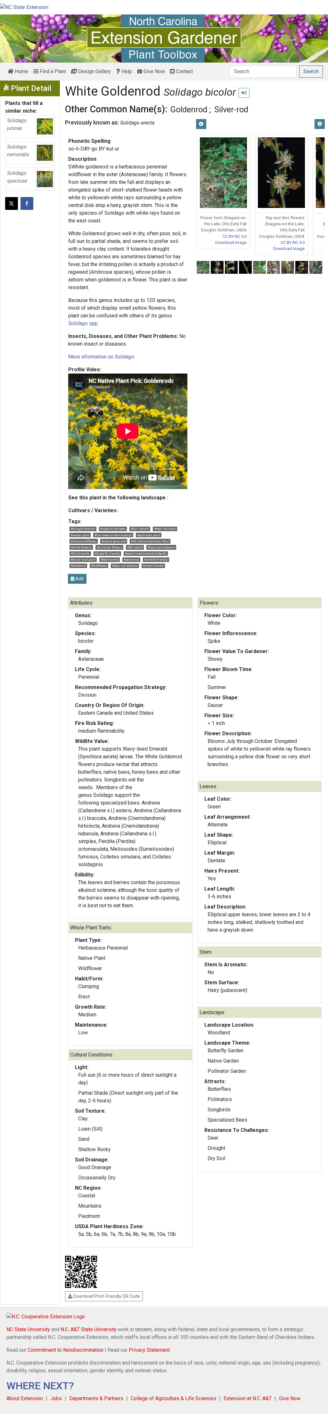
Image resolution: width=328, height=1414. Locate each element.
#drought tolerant (83, 528)
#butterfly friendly (107, 553)
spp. (83, 323)
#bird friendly (80, 553)
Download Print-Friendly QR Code (106, 1296)
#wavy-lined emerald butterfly (146, 553)
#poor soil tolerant (125, 565)
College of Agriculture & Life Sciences (173, 1398)
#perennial (131, 559)
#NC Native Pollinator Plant (150, 541)
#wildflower (99, 565)
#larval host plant (83, 559)
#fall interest (140, 528)
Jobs (56, 1398)
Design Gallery (94, 71)
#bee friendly (110, 559)
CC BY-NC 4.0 (235, 236)
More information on (101, 357)
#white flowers (81, 547)
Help (126, 71)
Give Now (153, 71)
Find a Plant (52, 71)
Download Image (231, 242)
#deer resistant (165, 528)
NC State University (28, 1329)
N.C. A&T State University (89, 1329)
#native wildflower (83, 541)
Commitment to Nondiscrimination (65, 1350)
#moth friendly (153, 565)
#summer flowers (109, 547)
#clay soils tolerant (161, 547)
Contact (184, 71)
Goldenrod (188, 109)
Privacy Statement (149, 1350)
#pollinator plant (148, 535)
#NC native (135, 547)
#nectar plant (80, 535)
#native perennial (114, 541)
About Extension (24, 1398)
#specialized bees (113, 528)
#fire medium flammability (113, 535)
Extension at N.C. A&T (248, 1398)
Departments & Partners (96, 1398)
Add (79, 578)
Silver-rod (231, 109)
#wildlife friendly (156, 559)
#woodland (78, 565)
